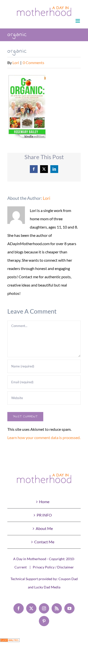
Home (44, 501)
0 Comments (33, 62)
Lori (15, 62)
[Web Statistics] (10, 642)
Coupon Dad (68, 579)
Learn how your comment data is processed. (43, 437)
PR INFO (44, 515)
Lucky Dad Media (47, 587)
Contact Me (44, 541)
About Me (44, 528)
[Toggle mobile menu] (78, 20)
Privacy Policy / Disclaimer (53, 567)
